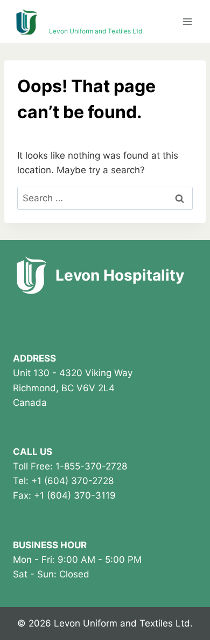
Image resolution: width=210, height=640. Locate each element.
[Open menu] (187, 21)
